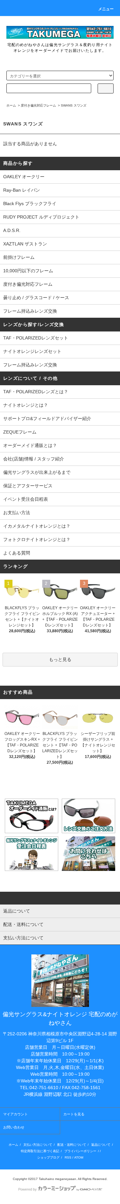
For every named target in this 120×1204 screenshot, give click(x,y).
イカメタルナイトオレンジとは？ (36, 526)
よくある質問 (16, 552)
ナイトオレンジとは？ (25, 405)
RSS (68, 1157)
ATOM (78, 1157)
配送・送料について (71, 1144)
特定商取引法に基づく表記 (40, 1151)
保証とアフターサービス (27, 485)
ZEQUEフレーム (19, 432)
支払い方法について (37, 1144)
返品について (100, 1144)
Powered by (27, 1189)
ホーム (11, 105)
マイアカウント (15, 1114)
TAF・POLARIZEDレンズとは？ (35, 391)
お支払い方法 (16, 512)
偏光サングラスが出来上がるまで (36, 472)
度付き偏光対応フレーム (38, 105)
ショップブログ (48, 1157)
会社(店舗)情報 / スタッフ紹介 (33, 458)
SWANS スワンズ (73, 105)
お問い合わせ (13, 1127)
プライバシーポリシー (80, 1151)
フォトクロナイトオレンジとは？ (36, 539)
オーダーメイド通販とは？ (30, 445)
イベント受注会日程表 (25, 499)
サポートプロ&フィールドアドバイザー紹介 (47, 418)
